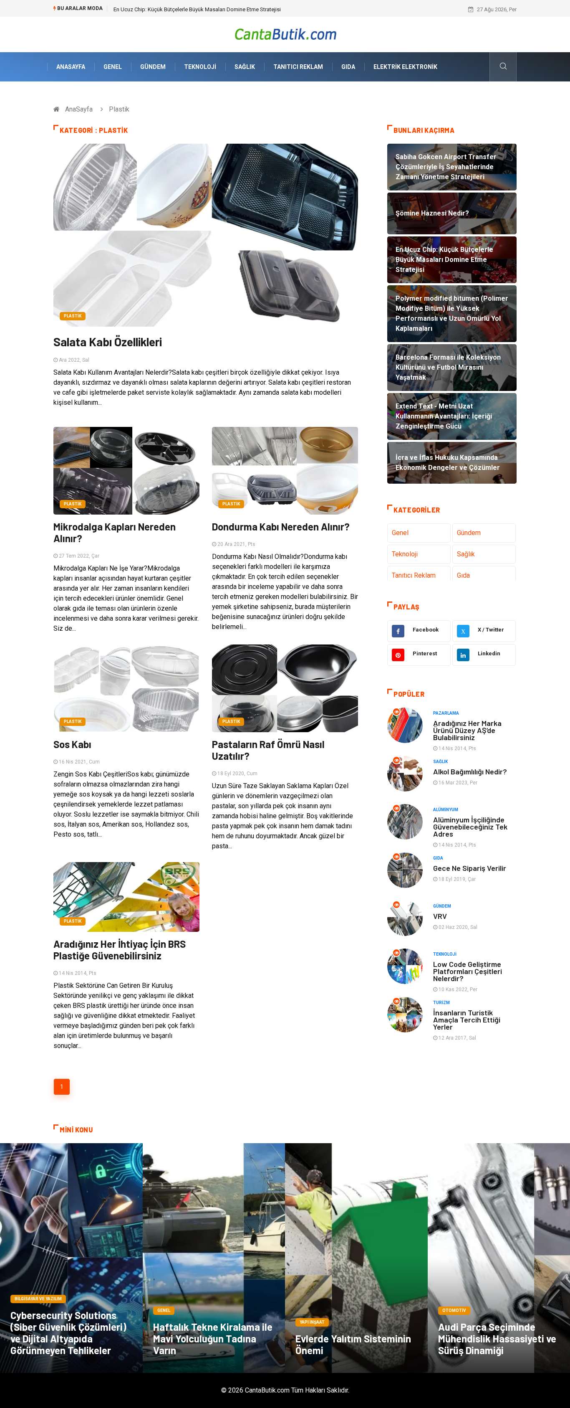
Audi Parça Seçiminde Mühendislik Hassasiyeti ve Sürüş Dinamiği (497, 1338)
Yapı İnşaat (312, 1322)
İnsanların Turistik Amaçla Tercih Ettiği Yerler (466, 1019)
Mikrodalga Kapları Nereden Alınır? (114, 532)
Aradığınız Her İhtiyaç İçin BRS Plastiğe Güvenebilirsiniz (119, 949)
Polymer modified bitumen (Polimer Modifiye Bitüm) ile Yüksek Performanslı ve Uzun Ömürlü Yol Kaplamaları (242, 9)
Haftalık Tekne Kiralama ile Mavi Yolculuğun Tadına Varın (212, 1338)
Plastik (72, 316)
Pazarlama (446, 713)
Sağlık (245, 66)
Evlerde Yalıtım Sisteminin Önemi (353, 1344)
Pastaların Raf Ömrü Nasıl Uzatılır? (268, 750)
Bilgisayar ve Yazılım (38, 1298)
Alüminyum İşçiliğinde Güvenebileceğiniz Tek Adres (470, 826)
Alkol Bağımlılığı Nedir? (470, 771)
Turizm (441, 1002)
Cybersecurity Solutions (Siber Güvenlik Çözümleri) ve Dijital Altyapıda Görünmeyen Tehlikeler (68, 1332)
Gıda (348, 66)
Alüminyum (445, 809)
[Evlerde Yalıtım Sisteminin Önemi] (356, 1258)
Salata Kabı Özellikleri (107, 342)
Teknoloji (200, 66)
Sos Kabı (72, 744)
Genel (112, 66)
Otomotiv (454, 1310)
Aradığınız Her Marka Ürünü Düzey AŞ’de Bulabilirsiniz (467, 730)
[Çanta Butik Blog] (285, 34)
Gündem (153, 66)
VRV (440, 916)
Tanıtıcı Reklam (298, 66)
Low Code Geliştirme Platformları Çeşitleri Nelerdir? (467, 971)
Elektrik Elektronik (405, 66)
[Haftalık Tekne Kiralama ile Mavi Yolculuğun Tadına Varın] (214, 1258)
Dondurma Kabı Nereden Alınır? (281, 526)
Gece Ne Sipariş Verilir (469, 868)
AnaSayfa (70, 66)
